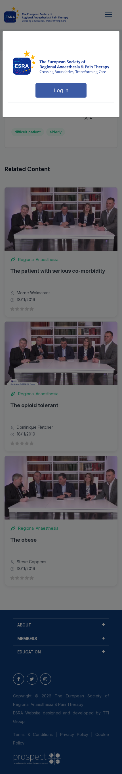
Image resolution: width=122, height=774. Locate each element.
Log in (61, 90)
